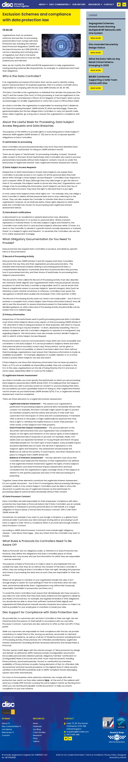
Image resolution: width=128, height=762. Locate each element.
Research (37, 735)
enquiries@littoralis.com (77, 731)
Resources (94, 4)
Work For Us (61, 755)
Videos (36, 741)
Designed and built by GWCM (117, 756)
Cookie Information (76, 755)
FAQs (35, 738)
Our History (79, 4)
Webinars (37, 726)
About (42, 4)
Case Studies (39, 732)
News (35, 723)
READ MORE (96, 38)
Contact (109, 4)
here (14, 101)
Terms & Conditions (94, 755)
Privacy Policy (110, 755)
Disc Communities (59, 4)
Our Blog (37, 729)
